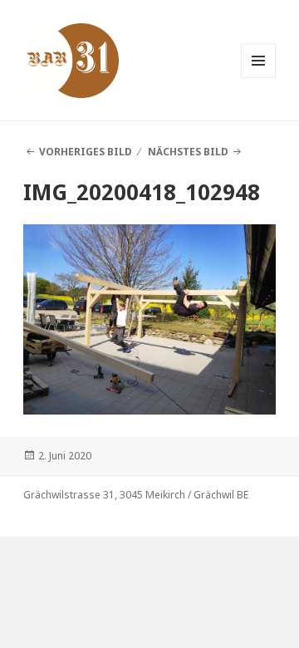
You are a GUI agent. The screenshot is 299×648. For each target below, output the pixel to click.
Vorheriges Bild (85, 152)
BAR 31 (54, 35)
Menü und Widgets (259, 77)
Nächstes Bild (188, 152)
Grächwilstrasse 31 (69, 495)
